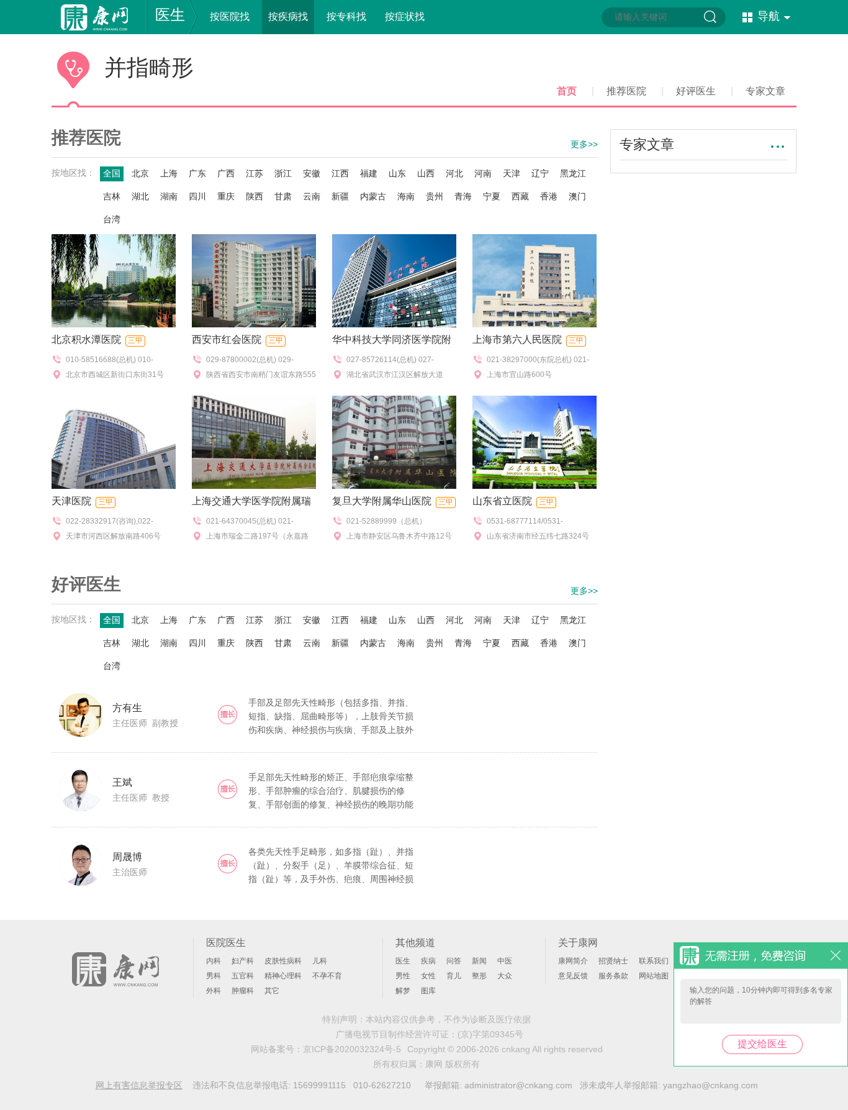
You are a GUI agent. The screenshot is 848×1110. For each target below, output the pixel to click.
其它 (271, 990)
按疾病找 (288, 16)
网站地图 (654, 975)
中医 (504, 961)
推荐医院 (626, 91)
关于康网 (578, 942)
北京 (140, 173)
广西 (226, 173)
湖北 (140, 196)
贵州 (434, 196)
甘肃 (283, 196)
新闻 (479, 961)
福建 (368, 173)
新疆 (340, 196)
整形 (479, 975)
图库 (428, 990)
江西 (340, 173)
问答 (453, 961)
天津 (511, 173)
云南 (311, 196)
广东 (197, 173)
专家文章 (765, 91)
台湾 (111, 219)
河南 (483, 173)
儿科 (319, 961)
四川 (197, 196)
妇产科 (243, 961)
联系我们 (654, 961)
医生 (170, 14)
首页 (567, 91)
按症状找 (405, 16)
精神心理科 (283, 975)
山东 (397, 173)
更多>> (584, 144)
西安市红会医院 (226, 339)
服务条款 (613, 975)
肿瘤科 (243, 990)
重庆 (226, 196)
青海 (463, 196)
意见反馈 (573, 975)
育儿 (453, 975)
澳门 (577, 196)
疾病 (428, 961)
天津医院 (71, 501)
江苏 (254, 173)
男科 (213, 975)
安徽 (311, 173)
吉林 (111, 196)
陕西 (254, 196)
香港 (548, 196)
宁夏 (491, 196)
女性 (428, 975)
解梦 (402, 990)
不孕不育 (327, 975)
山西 (426, 173)
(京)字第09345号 (490, 1034)
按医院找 (230, 16)
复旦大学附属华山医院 (381, 501)
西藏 (520, 196)
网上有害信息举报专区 (139, 1085)
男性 (402, 975)
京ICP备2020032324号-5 (352, 1049)
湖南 (169, 196)
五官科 (243, 975)
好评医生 (696, 91)
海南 (406, 196)
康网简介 (573, 961)
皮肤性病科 (283, 961)
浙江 (283, 173)
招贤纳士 (613, 961)
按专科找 (346, 16)
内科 (213, 961)
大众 (504, 975)
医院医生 (226, 942)
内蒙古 (373, 196)
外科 (213, 990)
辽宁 (540, 173)
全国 (111, 173)
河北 (454, 173)
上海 (169, 173)
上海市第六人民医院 (517, 339)
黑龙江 (573, 173)
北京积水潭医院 (86, 339)
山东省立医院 (502, 501)
